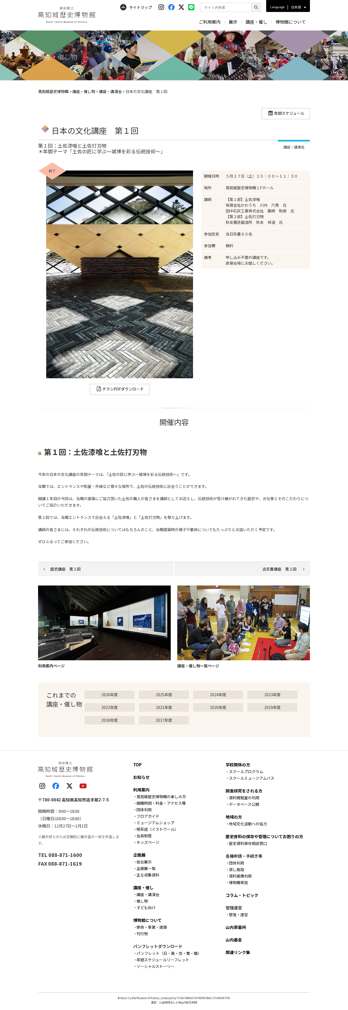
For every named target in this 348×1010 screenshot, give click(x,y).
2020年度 (218, 707)
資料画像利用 (240, 876)
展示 (233, 21)
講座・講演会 (147, 894)
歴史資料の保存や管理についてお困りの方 (264, 836)
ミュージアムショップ (155, 822)
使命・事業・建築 (151, 927)
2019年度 (272, 707)
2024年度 (218, 694)
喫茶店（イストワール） (157, 829)
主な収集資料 (147, 875)
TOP (137, 764)
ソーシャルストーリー (155, 966)
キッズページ (147, 842)
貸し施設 (236, 869)
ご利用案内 (209, 21)
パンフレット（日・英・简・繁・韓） (168, 953)
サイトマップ (140, 7)
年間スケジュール (289, 113)
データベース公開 (244, 804)
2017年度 (164, 720)
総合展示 (144, 862)
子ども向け (146, 907)
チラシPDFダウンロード (123, 389)
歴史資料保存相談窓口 (248, 843)
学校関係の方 (238, 764)
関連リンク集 (238, 952)
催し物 (142, 901)
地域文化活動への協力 (248, 823)
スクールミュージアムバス (251, 778)
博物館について (290, 21)
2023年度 (272, 694)
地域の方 (234, 817)
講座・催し (256, 21)
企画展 (139, 855)
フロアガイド (147, 816)
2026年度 (109, 694)
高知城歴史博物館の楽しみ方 (161, 796)
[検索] (255, 7)
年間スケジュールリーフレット (162, 959)
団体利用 (144, 809)
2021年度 (164, 707)
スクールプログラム (246, 771)
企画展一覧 (146, 868)
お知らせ (141, 777)
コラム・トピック (242, 895)
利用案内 (141, 789)
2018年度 (109, 720)
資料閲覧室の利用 (244, 797)
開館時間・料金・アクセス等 (161, 803)
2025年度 (164, 694)
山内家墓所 (236, 927)
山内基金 (234, 940)
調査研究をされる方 (244, 791)
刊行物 (142, 933)
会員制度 (144, 835)
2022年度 (109, 707)
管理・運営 (238, 914)
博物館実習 (238, 882)
